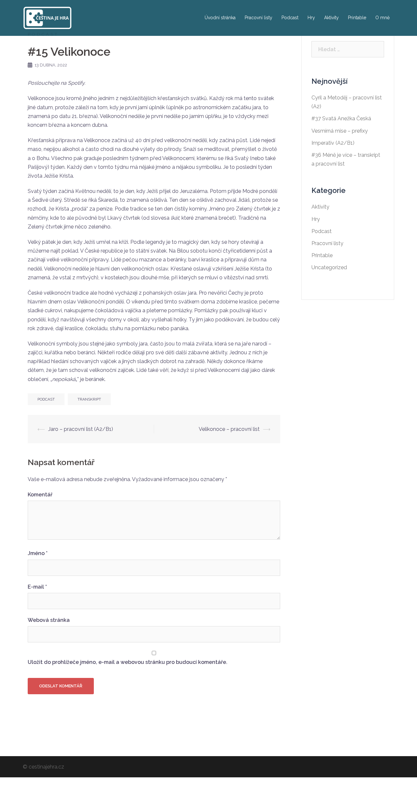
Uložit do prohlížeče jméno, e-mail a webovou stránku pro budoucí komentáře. (127, 662)
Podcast (289, 17)
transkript (89, 399)
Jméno (38, 553)
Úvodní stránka (220, 17)
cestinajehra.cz (46, 767)
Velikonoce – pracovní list (229, 429)
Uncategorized (329, 267)
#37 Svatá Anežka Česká (341, 118)
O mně (382, 17)
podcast (46, 399)
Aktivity (331, 17)
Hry (311, 17)
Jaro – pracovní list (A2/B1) (80, 429)
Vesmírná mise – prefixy (339, 131)
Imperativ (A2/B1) (332, 143)
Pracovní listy (258, 17)
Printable (357, 17)
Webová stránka (49, 620)
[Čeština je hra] (47, 17)
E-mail (37, 587)
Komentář (40, 494)
